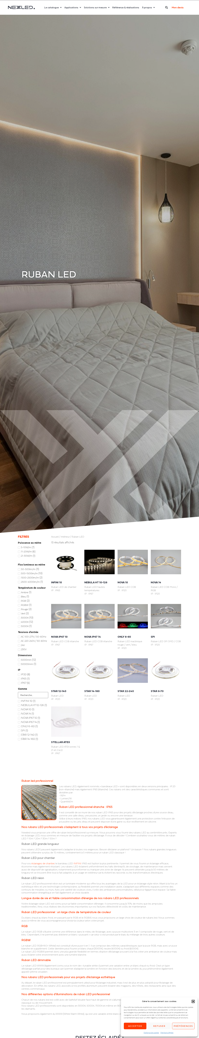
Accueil (55, 536)
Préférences (183, 1026)
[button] (193, 1001)
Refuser (159, 1026)
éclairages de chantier (42, 863)
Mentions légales (166, 1033)
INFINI (77, 863)
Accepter (135, 1026)
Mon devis (178, 7)
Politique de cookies (151, 1033)
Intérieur (65, 536)
